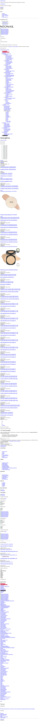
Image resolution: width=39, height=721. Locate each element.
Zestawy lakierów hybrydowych (12, 264)
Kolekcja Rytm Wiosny (12, 203)
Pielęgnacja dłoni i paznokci (11, 218)
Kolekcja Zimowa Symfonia (13, 206)
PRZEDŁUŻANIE (3, 605)
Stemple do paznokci (10, 251)
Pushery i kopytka (3, 650)
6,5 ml (4, 315)
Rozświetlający (5, 341)
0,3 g (4, 294)
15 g (4, 300)
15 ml (4, 301)
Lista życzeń (2, 591)
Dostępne (27, 708)
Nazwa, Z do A (14, 708)
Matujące (4, 325)
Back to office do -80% (7, 146)
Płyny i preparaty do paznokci (10, 221)
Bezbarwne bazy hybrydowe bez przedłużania (18, 195)
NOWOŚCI (2, 585)
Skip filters (2, 137)
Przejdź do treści (2, 0)
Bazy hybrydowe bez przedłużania (14, 194)
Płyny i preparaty (8, 152)
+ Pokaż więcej (8, 85)
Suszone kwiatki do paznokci (11, 254)
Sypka (4, 289)
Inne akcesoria (9, 176)
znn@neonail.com (3, 446)
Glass (4, 337)
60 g (4, 316)
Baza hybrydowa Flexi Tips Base (14, 233)
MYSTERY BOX (3, 690)
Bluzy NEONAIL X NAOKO (10, 160)
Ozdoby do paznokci (10, 246)
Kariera (3, 453)
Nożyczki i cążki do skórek (11, 178)
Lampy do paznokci (10, 240)
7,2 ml (4, 317)
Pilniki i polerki (2, 649)
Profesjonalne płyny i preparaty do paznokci (12, 273)
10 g (4, 296)
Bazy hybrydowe (3, 613)
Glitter (4, 338)
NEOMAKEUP (7, 163)
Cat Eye (4, 345)
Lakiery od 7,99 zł (8, 162)
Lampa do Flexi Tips (12, 234)
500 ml (4, 314)
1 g (3, 295)
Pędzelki (1, 648)
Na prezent (9, 186)
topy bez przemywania (14, 211)
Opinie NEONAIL (5, 477)
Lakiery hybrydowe (8, 149)
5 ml (4, 312)
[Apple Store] (2, 494)
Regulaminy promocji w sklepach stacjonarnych (9, 467)
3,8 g (4, 305)
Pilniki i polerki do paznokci (11, 180)
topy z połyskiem (12, 212)
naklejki (2, 572)
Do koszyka (2, 382)
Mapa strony (4, 478)
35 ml (4, 309)
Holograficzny (5, 339)
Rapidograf (11, 249)
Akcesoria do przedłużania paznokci (12, 172)
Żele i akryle (7, 168)
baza (1, 573)
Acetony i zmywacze (10, 222)
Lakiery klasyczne (8, 150)
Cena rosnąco (19, 708)
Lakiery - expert (7, 268)
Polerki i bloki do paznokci (13, 182)
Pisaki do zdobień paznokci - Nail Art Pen (15, 248)
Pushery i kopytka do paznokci (12, 183)
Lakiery (6, 188)
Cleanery (1, 655)
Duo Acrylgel (9, 227)
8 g (3, 319)
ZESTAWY (2, 603)
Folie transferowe (3, 644)
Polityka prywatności (5, 475)
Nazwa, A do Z (9, 708)
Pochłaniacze (9, 241)
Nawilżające (5, 326)
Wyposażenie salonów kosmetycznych (11, 274)
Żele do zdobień (9, 257)
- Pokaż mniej (8, 86)
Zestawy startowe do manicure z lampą (13, 265)
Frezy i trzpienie (9, 238)
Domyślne (2, 708)
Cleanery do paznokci (10, 223)
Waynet (5, 498)
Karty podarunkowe (5, 465)
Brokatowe (5, 344)
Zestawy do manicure (10, 263)
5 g (3, 311)
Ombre (4, 340)
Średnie (4, 364)
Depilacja (8, 216)
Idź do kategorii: (7, 600)
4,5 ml (4, 310)
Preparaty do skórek (10, 224)
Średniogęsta (5, 288)
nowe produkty (15, 46)
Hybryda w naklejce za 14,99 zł (10, 161)
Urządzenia (7, 153)
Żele (1, 664)
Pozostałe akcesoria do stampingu (14, 253)
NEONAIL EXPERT (6, 267)
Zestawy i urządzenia (8, 169)
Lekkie (4, 360)
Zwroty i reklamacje (5, 15)
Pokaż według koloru (3, 674)
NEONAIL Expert (8, 164)
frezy (1, 576)
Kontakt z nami (4, 451)
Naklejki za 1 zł (5, 266)
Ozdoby (1, 645)
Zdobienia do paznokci (8, 167)
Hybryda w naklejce (8, 148)
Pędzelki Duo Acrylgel (12, 229)
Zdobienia (6, 154)
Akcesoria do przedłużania (4, 635)
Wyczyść (1, 368)
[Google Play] (2, 490)
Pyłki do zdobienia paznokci (11, 250)
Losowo (30, 708)
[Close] (0, 703)
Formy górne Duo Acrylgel (13, 228)
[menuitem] (20, 51)
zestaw (2, 577)
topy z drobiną (11, 210)
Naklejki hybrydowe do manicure (14, 197)
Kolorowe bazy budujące (15, 193)
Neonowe (4, 352)
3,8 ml (4, 306)
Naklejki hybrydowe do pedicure (14, 198)
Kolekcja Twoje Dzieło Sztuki (13, 205)
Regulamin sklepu (5, 474)
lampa (1, 575)
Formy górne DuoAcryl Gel (11, 231)
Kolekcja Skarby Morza (12, 204)
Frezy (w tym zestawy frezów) (13, 239)
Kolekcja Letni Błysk (12, 200)
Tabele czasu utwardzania (6, 469)
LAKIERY (2, 587)
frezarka (2, 574)
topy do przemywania (14, 214)
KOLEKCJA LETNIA (3, 584)
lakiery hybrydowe (3, 570)
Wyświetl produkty (3, 369)
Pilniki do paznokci (12, 181)
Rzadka (4, 287)
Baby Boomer (5, 334)
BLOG (3, 456)
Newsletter (5, 276)
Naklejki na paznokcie (10, 245)
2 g (3, 302)
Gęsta (4, 284)
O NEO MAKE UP (5, 455)
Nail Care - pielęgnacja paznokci (12, 217)
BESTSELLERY (5, 457)
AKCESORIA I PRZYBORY (5, 606)
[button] (19, 8)
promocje (10, 46)
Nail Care (1, 629)
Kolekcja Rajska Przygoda (13, 201)
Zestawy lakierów (3, 626)
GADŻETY (2, 608)
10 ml (4, 297)
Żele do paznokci (8, 275)
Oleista (4, 286)
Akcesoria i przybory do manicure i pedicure (12, 171)
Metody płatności (4, 464)
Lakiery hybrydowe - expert (11, 270)
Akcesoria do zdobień (10, 175)
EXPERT (1, 609)
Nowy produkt (7, 49)
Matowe (4, 350)
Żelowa (4, 290)
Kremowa (4, 285)
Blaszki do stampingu (12, 252)
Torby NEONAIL (10, 187)
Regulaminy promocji (5, 466)
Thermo (4, 356)
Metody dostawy (4, 463)
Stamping (1, 643)
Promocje (1, 49)
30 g (4, 307)
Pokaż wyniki (2, 704)
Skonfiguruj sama (10, 262)
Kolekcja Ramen (11, 202)
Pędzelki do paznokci (10, 179)
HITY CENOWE (6, 158)
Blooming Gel (11, 258)
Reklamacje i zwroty (5, 462)
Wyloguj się (2, 719)
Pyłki (1, 639)
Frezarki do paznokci (10, 237)
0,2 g (4, 293)
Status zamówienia (5, 468)
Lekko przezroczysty (6, 361)
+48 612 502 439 (4, 22)
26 (2, 424)
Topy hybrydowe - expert (11, 271)
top (1, 571)
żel (1, 569)
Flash (4, 336)
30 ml (4, 308)
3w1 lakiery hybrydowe (10, 189)
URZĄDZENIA (2, 602)
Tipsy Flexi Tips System (11, 232)
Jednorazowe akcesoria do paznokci (12, 177)
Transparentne (5, 365)
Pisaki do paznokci (10, 247)
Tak (4, 331)
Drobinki (4, 335)
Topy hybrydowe (3, 614)
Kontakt (3, 13)
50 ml (4, 313)
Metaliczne (5, 351)
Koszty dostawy (4, 14)
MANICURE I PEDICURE (7, 170)
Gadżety (6, 184)
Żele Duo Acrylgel (12, 230)
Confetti (4, 346)
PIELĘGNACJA (3, 589)
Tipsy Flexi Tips (11, 235)
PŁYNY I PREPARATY (4, 607)
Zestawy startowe (3, 625)
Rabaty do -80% (2, 583)
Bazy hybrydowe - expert (11, 269)
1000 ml (4, 299)
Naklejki (1, 642)
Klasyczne (5, 349)
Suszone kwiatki (2, 640)
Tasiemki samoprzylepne (11, 255)
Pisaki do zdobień (3, 641)
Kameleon (5, 348)
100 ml (4, 298)
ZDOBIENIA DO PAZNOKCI (5, 636)
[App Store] (2, 489)
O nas (3, 452)
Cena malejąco (23, 708)
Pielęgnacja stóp (9, 219)
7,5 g (4, 318)
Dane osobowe (4, 476)
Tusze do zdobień (10, 256)
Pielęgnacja (7, 151)
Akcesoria (6, 147)
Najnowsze (5, 708)
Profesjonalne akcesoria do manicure (10, 272)
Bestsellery (5, 281)
